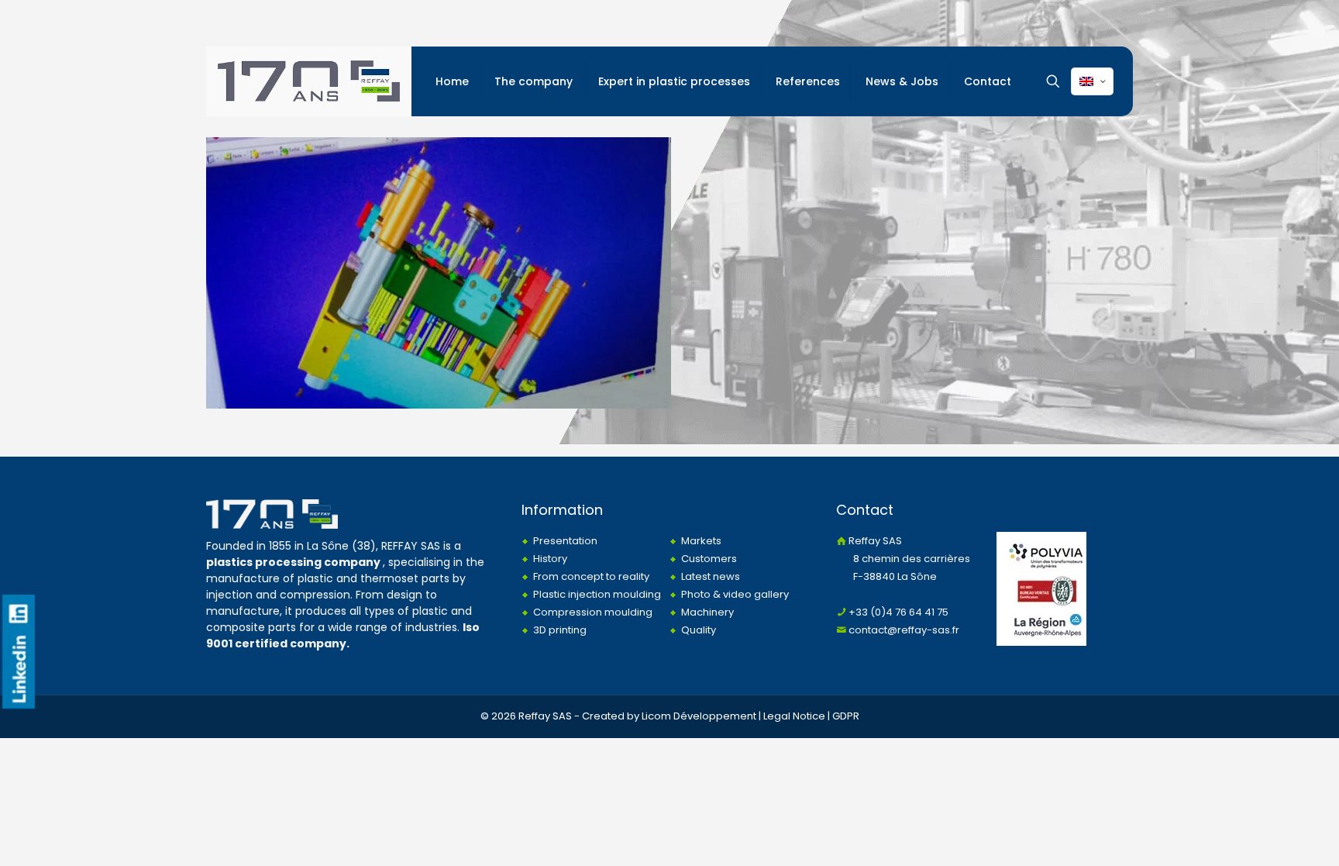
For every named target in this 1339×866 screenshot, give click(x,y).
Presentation (565, 540)
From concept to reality (591, 576)
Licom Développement (699, 716)
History (550, 558)
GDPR (845, 716)
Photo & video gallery (735, 594)
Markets (701, 540)
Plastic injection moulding (597, 594)
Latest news (710, 576)
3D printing (560, 630)
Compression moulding (592, 612)
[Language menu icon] (1092, 81)
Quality (698, 630)
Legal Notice (794, 716)
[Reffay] (308, 81)
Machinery (707, 612)
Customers (709, 558)
